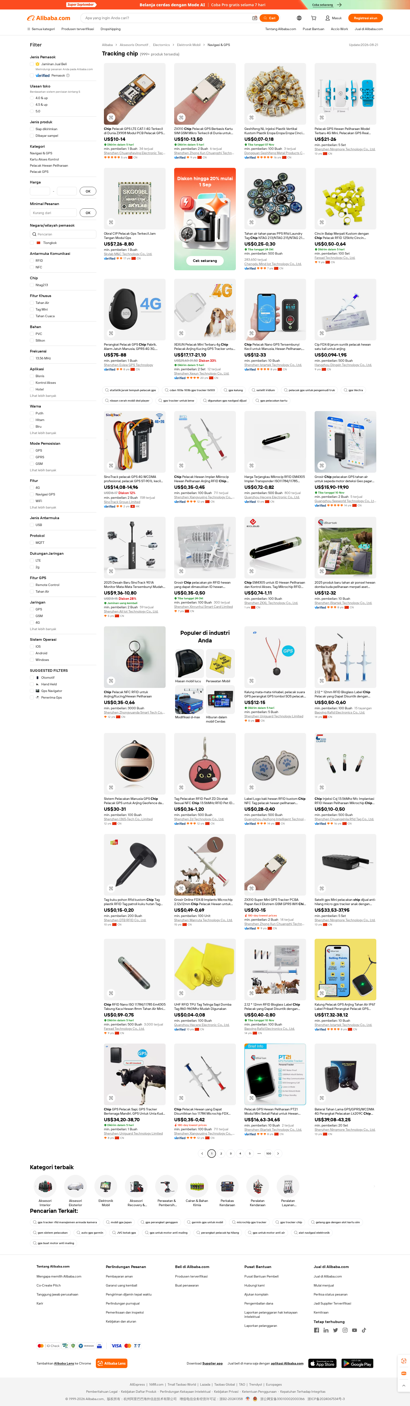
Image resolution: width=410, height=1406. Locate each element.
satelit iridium (265, 390)
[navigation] (63, 600)
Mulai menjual (324, 1285)
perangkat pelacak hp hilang (220, 1232)
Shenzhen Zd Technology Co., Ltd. (199, 819)
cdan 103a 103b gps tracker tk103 (192, 390)
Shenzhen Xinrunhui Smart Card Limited (203, 607)
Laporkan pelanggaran (260, 1326)
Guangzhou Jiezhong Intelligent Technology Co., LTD (275, 819)
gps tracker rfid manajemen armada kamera (67, 1222)
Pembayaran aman (119, 1276)
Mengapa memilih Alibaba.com (59, 1276)
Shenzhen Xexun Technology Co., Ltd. (201, 373)
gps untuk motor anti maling (168, 1232)
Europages (274, 1384)
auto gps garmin (92, 1232)
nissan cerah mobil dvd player (129, 400)
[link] (404, 1361)
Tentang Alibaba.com (53, 1266)
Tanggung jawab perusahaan (57, 1294)
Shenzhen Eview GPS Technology (128, 365)
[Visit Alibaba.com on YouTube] (354, 1330)
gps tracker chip (291, 1222)
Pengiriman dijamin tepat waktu (129, 1294)
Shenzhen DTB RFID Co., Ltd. (125, 920)
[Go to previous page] (202, 1153)
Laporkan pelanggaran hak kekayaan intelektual (271, 1314)
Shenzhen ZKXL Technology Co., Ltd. (271, 603)
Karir (40, 1303)
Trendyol (255, 1384)
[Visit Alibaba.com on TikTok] (364, 1330)
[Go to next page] (278, 1153)
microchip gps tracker (251, 1222)
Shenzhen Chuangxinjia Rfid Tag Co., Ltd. (344, 819)
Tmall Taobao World (182, 1384)
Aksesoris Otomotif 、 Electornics (145, 45)
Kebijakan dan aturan (121, 1321)
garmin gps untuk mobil (207, 1222)
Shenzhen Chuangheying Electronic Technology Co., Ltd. (135, 153)
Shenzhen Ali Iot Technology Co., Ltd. (131, 611)
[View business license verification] (248, 1399)
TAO (242, 1384)
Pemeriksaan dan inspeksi (125, 1312)
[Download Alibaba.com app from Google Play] (357, 1363)
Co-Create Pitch (49, 1285)
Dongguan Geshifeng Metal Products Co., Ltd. (275, 153)
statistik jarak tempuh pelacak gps (133, 390)
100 (268, 1153)
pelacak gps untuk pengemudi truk (312, 390)
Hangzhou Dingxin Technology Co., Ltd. (343, 365)
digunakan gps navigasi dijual (227, 400)
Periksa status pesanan (331, 1294)
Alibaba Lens (64, 1363)
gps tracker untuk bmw (178, 400)
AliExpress (137, 1384)
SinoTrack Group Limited (122, 502)
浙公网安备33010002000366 (282, 1399)
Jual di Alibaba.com (328, 1276)
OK (88, 191)
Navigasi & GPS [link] (219, 45)
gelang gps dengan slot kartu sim (338, 1222)
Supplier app (212, 1363)
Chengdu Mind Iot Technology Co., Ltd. (273, 264)
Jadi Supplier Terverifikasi (332, 1303)
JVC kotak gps (126, 1232)
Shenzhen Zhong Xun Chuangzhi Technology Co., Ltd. (205, 153)
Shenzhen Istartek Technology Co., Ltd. (273, 365)
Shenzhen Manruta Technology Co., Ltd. (203, 920)
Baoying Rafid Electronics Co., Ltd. (340, 712)
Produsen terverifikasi (191, 1276)
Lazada (205, 1384)
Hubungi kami (254, 1285)
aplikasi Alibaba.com (287, 1363)
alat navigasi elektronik (314, 1232)
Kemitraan (321, 1312)
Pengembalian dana (258, 1303)
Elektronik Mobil (188, 45)
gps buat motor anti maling (56, 1243)
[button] (255, 18)
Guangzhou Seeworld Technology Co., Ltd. (345, 501)
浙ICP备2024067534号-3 (326, 1399)
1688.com (156, 1384)
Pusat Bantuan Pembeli (261, 1276)
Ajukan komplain (256, 1294)
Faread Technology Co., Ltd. (335, 258)
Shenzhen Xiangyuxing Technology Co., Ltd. (205, 497)
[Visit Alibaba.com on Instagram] (345, 1330)
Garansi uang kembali (121, 1285)
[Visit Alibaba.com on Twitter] (335, 1330)
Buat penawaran (187, 1285)
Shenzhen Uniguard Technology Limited (273, 716)
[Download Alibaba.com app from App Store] (322, 1363)
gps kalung (235, 390)
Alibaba (107, 45)
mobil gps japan (121, 1222)
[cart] (314, 19)
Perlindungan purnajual (123, 1303)
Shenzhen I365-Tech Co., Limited (128, 819)
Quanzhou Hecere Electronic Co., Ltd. (272, 497)
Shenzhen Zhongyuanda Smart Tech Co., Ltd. (135, 712)
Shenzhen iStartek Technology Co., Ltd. (343, 603)
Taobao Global (224, 1384)
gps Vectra (356, 390)
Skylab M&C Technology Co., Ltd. (128, 254)
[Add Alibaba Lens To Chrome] (111, 1363)
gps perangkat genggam (161, 1222)
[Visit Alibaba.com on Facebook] (316, 1330)
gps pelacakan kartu (273, 400)
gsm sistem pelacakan (53, 1232)
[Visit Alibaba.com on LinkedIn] (326, 1330)
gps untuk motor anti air (269, 1232)
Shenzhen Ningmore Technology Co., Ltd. (345, 149)
